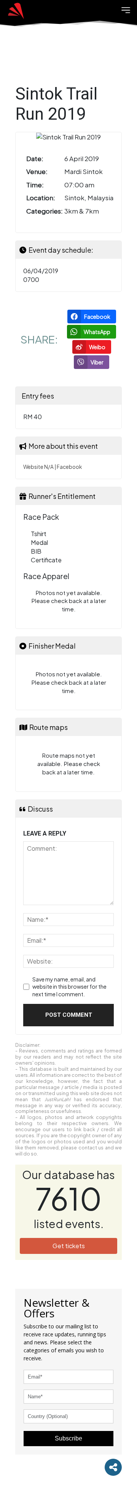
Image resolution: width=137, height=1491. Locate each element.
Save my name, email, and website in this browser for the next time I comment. (69, 986)
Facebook (69, 467)
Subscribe (68, 1438)
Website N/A (38, 467)
